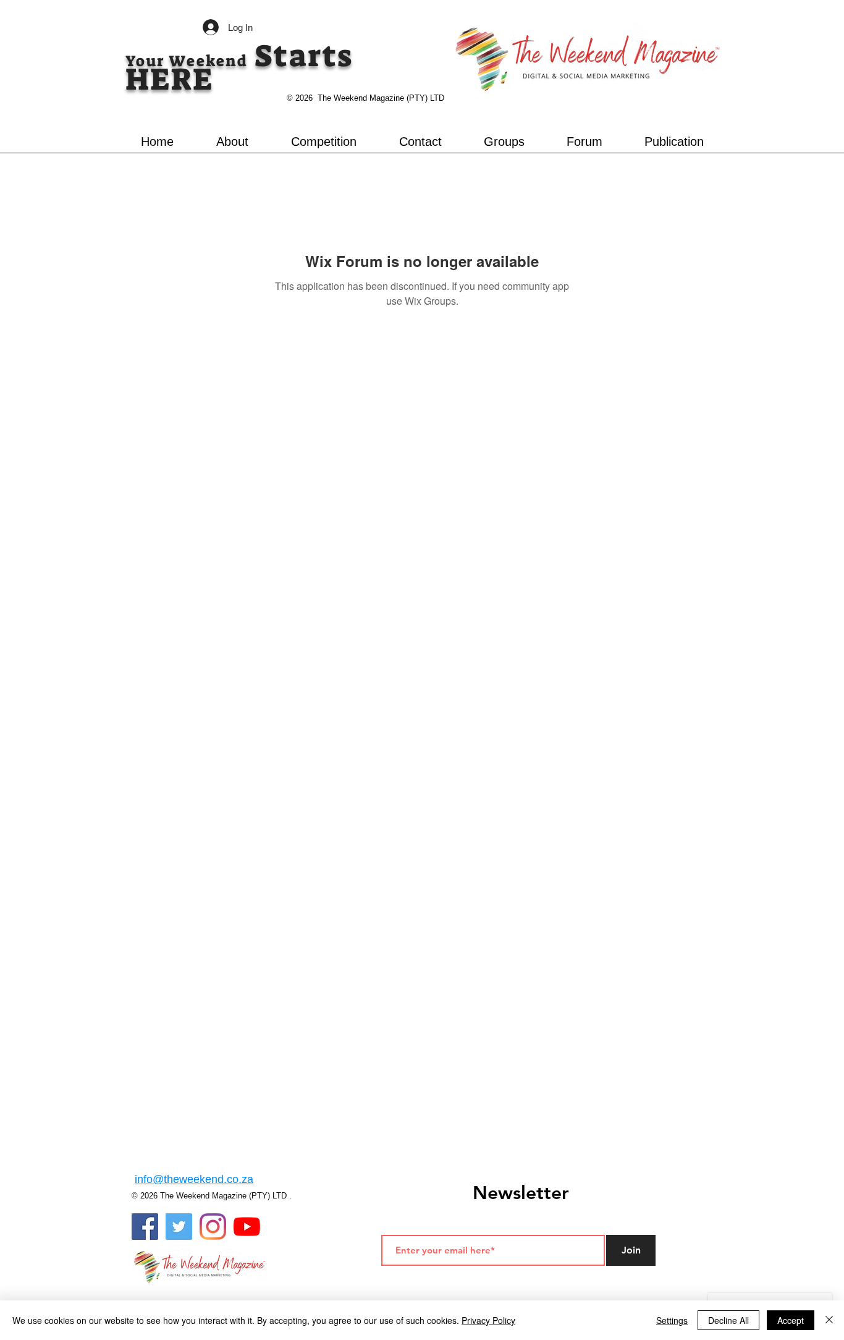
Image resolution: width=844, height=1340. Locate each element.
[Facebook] (145, 1226)
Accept (790, 1320)
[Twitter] (179, 1226)
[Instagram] (213, 1226)
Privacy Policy (488, 1320)
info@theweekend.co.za (194, 1179)
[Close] (829, 1320)
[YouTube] (247, 1226)
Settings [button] (672, 1320)
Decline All (728, 1320)
